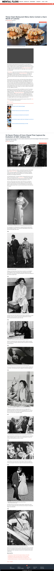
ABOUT (11, 567)
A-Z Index (34, 568)
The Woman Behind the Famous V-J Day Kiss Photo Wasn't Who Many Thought (19, 559)
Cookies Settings (42, 568)
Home (8, 128)
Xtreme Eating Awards (23, 73)
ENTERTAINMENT (32, 1)
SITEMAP (28, 568)
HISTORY (43, 1)
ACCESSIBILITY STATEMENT (21, 568)
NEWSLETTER (21, 1)
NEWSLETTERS (28, 567)
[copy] (12, 22)
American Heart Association (19, 92)
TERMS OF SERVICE (12, 568)
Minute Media (25, 570)
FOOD (11, 128)
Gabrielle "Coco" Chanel (13, 171)
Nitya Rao (8, 141)
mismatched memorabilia (26, 67)
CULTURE (11, 561)
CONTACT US (19, 567)
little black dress (21, 177)
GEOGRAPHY (38, 1)
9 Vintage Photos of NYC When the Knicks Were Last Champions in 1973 (18, 557)
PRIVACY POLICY (35, 567)
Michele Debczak (9, 20)
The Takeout (10, 72)
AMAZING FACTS (26, 1)
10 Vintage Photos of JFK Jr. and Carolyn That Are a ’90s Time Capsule (18, 556)
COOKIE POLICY (42, 567)
